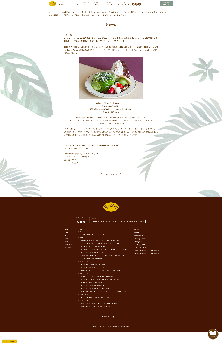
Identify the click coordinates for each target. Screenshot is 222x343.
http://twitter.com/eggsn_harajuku (104, 145)
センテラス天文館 (110, 304)
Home (67, 230)
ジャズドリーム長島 (98, 264)
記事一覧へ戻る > (111, 175)
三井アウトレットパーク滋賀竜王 (92, 286)
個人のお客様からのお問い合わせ (105, 221)
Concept (63, 4)
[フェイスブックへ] (136, 4)
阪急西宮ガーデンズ (88, 283)
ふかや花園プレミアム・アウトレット (94, 255)
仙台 (82, 234)
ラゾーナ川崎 (85, 243)
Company (138, 242)
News (97, 4)
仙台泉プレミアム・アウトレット (97, 234)
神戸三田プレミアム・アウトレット (93, 277)
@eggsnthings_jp (81, 148)
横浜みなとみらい (101, 246)
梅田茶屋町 (111, 277)
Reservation (123, 4)
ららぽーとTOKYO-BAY (112, 243)
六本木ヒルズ (85, 258)
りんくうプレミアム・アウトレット (113, 292)
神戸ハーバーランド (104, 280)
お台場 (87, 240)
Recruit (108, 4)
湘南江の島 (115, 240)
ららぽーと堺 (101, 283)
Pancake (67, 239)
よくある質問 (140, 245)
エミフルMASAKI (87, 298)
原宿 (82, 240)
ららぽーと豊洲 (97, 258)
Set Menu (68, 248)
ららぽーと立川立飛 (103, 240)
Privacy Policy (140, 239)
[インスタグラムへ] (139, 4)
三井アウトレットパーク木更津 (92, 252)
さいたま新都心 (97, 243)
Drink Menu (68, 245)
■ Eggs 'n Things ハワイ (111, 317)
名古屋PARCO (85, 264)
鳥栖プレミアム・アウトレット (92, 304)
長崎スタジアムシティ (89, 307)
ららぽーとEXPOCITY (88, 280)
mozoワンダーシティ (113, 270)
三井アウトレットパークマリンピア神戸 (95, 289)
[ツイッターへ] (133, 4)
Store (86, 4)
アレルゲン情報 (140, 248)
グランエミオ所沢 (109, 249)
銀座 (92, 240)
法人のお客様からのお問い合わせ (132, 221)
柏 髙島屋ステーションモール (91, 249)
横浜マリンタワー (87, 246)
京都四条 (115, 280)
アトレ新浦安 (121, 249)
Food (66, 242)
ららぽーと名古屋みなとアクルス (92, 267)
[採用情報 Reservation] (166, 3)
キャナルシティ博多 (105, 307)
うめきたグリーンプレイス (90, 292)
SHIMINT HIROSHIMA (101, 298)
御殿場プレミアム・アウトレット (92, 270)
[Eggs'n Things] (52, 4)
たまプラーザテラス (116, 255)
